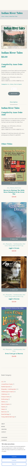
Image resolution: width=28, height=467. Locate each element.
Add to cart (14, 97)
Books (3, 430)
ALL (8, 88)
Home (2, 20)
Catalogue (4, 441)
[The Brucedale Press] (14, 5)
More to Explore (18, 88)
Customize (14, 460)
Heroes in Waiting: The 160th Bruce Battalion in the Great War (14, 195)
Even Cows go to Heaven (14, 357)
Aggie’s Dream (14, 252)
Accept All (14, 456)
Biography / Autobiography (14, 247)
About (3, 427)
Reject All (14, 464)
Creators (4, 433)
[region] (14, 454)
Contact (3, 435)
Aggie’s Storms (14, 302)
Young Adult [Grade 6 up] (15, 249)
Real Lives (18, 191)
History (6, 20)
